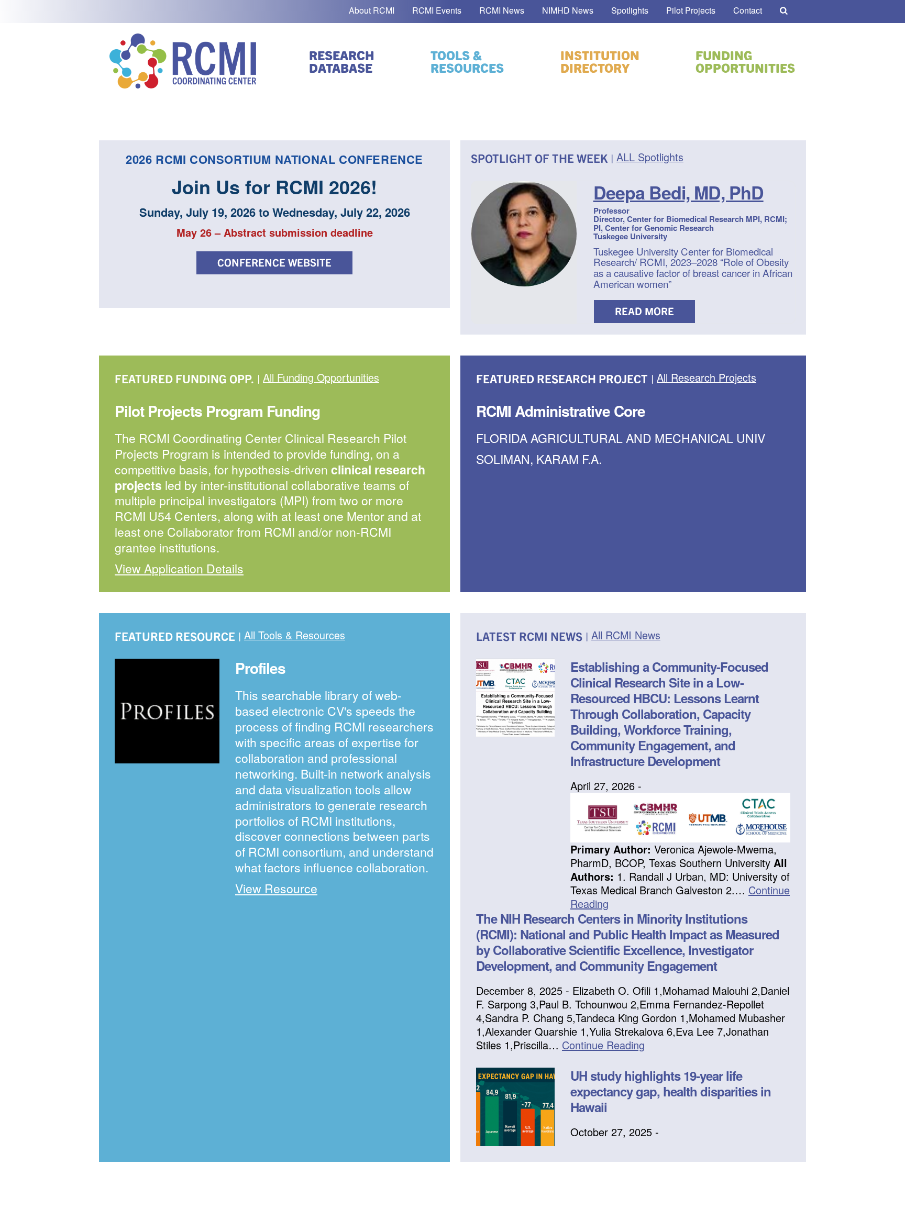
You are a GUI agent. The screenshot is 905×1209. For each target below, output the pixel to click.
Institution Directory (599, 61)
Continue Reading (603, 1044)
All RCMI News (625, 635)
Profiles (260, 668)
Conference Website (274, 262)
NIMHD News (567, 10)
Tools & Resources (467, 61)
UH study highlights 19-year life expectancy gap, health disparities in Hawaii (670, 1091)
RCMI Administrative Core (560, 411)
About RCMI (371, 10)
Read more (644, 310)
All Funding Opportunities (321, 378)
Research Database (341, 61)
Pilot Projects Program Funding (217, 411)
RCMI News (501, 10)
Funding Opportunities (745, 61)
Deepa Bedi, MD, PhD (678, 192)
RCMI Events (436, 10)
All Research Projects (706, 378)
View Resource (276, 888)
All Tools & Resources (294, 635)
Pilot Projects (690, 10)
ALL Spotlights (649, 157)
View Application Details (179, 568)
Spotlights (629, 10)
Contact (747, 10)
